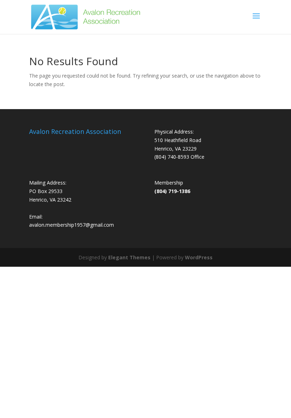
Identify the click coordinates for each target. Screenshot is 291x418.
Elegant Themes (129, 257)
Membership (168, 182)
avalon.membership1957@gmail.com (71, 224)
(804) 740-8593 (171, 156)
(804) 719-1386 (172, 191)
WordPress (199, 257)
